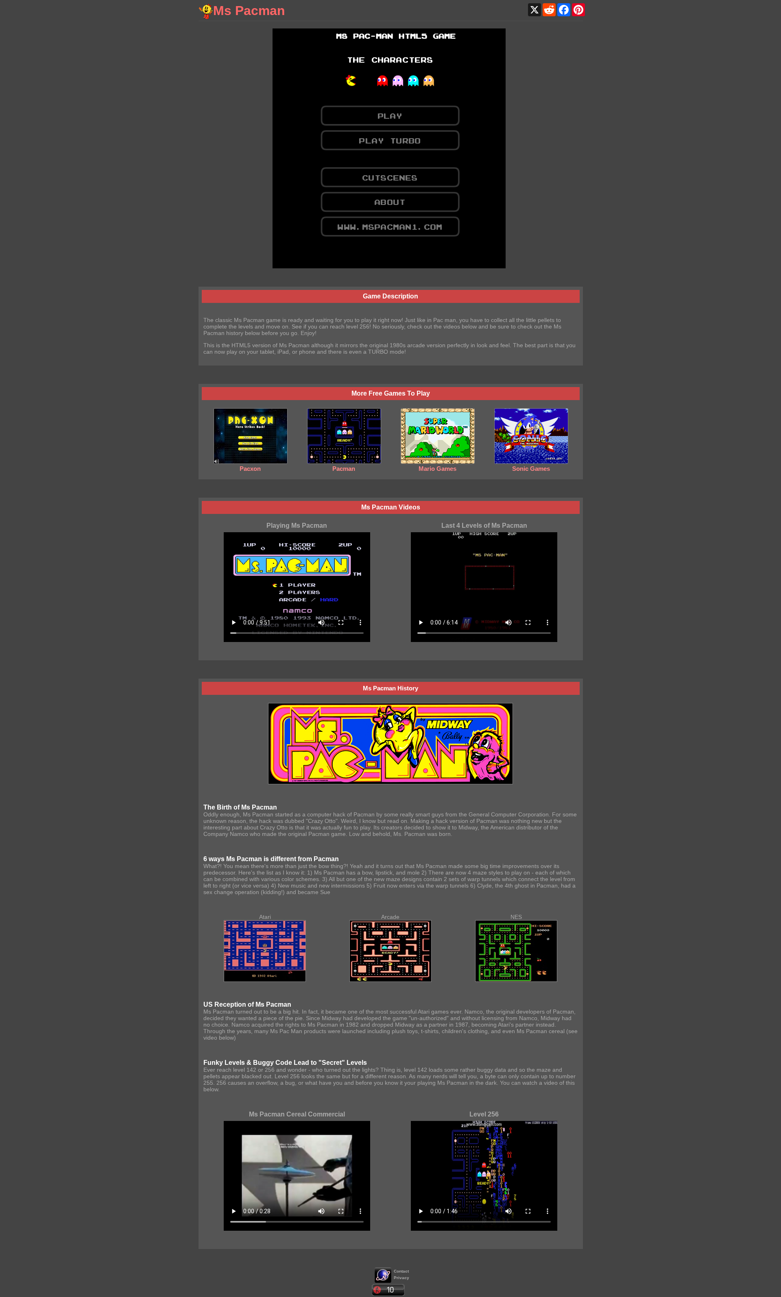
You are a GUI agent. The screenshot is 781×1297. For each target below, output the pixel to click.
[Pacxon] (251, 461)
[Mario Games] (438, 461)
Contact (401, 1271)
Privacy (401, 1277)
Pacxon (250, 468)
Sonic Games (531, 468)
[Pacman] (344, 461)
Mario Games (437, 468)
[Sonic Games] (531, 461)
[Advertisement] (231, 150)
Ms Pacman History (390, 688)
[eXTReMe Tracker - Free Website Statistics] (383, 1280)
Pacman (343, 468)
